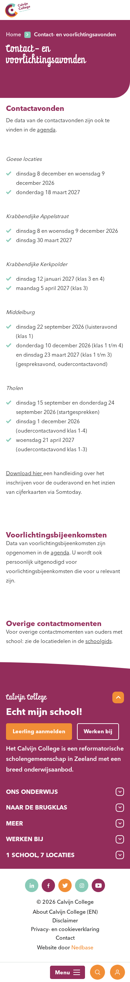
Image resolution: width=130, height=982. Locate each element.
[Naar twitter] (65, 885)
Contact (65, 937)
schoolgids (98, 641)
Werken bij (24, 839)
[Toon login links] (117, 972)
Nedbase (82, 947)
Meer (14, 823)
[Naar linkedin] (31, 885)
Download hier (24, 473)
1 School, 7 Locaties (40, 855)
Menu (62, 972)
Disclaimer (65, 920)
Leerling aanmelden (39, 731)
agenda (46, 129)
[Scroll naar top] (118, 697)
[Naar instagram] (81, 885)
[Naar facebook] (48, 885)
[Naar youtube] (98, 885)
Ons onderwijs (32, 792)
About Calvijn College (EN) (65, 911)
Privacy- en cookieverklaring (65, 929)
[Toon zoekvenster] (97, 972)
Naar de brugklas (36, 807)
